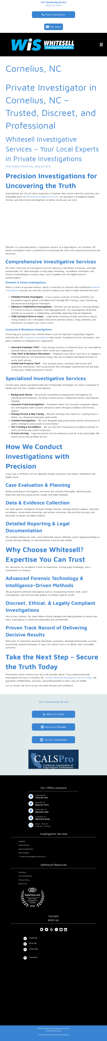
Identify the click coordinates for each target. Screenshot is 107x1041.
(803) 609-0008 (42, 819)
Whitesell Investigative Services (42, 196)
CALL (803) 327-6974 (40, 166)
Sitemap (65, 1035)
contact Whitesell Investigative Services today (68, 677)
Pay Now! (22, 872)
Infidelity (22, 841)
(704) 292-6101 (41, 798)
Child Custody (24, 845)
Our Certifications (25, 876)
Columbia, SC (40, 817)
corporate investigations (36, 337)
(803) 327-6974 (53, 5)
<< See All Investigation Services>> (32, 856)
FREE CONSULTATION (17, 166)
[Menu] (101, 44)
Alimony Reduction (26, 849)
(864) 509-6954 (41, 812)
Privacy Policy (24, 880)
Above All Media (54, 1035)
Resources (23, 884)
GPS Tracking (24, 853)
